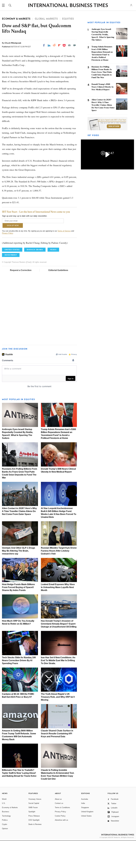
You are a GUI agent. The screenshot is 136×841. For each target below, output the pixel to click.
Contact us (59, 803)
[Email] (69, 45)
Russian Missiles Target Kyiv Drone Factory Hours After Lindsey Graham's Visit (59, 551)
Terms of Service (64, 231)
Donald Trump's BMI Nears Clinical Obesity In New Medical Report (102, 87)
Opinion (5, 829)
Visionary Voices (34, 799)
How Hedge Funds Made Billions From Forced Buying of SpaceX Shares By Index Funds (18, 587)
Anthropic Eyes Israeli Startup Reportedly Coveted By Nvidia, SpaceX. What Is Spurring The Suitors (103, 34)
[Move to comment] (74, 45)
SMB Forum (33, 807)
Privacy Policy (7, 233)
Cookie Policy (60, 816)
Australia (84, 799)
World (4, 799)
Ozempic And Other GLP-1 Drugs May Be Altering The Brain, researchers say (18, 551)
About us (58, 799)
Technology (6, 816)
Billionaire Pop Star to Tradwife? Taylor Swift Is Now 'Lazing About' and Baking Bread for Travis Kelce (19, 773)
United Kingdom (87, 812)
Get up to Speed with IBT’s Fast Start (112, 120)
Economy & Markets (10, 807)
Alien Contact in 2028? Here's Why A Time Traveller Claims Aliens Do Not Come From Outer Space (19, 511)
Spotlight (31, 812)
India (83, 803)
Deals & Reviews (35, 824)
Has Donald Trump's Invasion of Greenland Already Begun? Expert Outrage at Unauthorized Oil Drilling (58, 624)
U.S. (3, 803)
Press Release (34, 816)
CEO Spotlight (33, 820)
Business (5, 812)
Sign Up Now (113, 126)
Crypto (4, 824)
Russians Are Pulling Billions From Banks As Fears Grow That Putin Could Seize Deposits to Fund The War (102, 72)
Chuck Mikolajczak (13, 43)
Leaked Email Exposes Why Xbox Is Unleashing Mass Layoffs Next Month (58, 587)
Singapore (85, 807)
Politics (5, 820)
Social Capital (33, 803)
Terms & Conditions (62, 807)
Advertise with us (61, 820)
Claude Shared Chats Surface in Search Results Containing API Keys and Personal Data (57, 733)
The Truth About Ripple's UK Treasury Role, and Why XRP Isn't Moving (58, 697)
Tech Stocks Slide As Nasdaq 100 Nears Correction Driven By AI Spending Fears (19, 660)
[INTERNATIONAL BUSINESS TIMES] (68, 5)
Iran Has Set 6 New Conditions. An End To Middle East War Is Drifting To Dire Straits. (58, 660)
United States (86, 816)
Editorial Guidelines (58, 270)
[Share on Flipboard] (59, 45)
